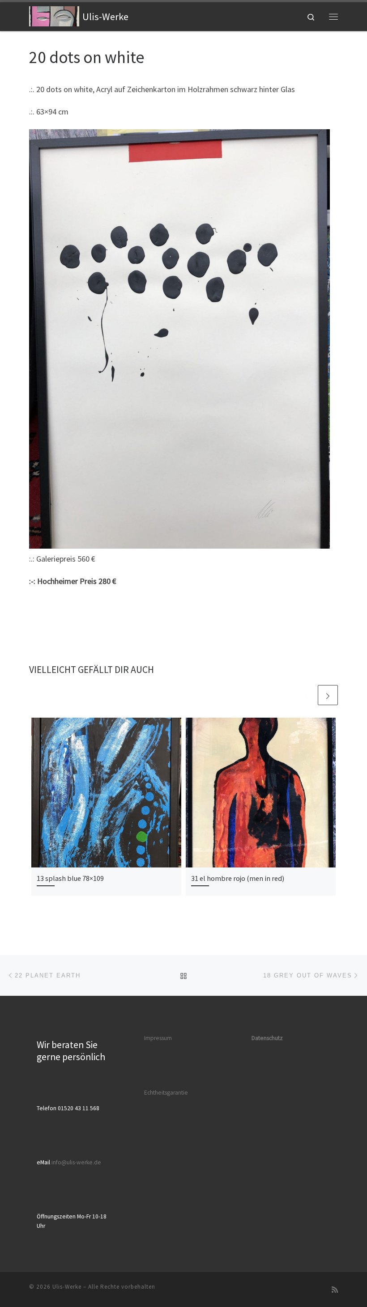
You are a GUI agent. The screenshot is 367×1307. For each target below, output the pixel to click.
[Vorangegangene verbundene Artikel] (306, 695)
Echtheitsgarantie (166, 1092)
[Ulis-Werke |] (54, 15)
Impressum (158, 1038)
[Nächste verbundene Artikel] (328, 695)
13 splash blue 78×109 (70, 878)
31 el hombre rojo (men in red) (237, 878)
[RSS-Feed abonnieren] (335, 1289)
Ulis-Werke (66, 1286)
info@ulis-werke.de (76, 1162)
